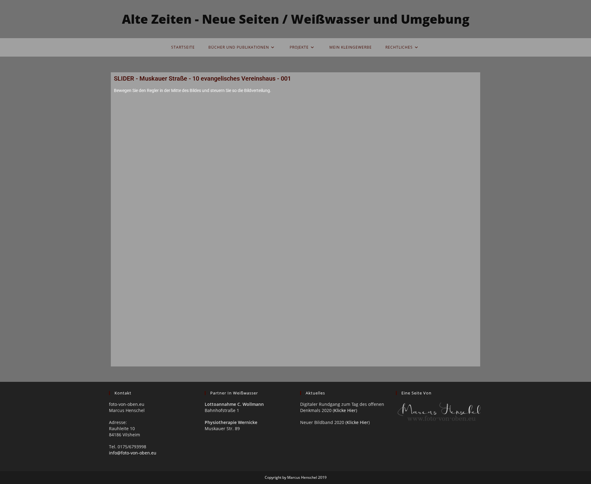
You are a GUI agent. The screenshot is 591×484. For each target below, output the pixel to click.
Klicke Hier (345, 410)
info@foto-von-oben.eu (132, 453)
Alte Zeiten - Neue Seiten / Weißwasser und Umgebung (295, 18)
